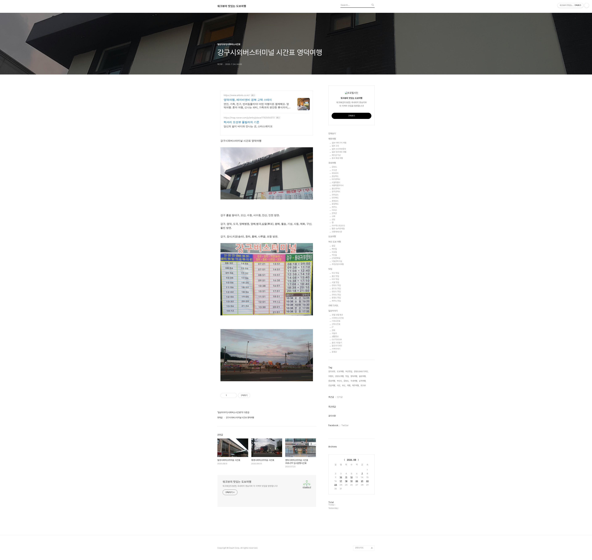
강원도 (334, 167)
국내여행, (354, 381)
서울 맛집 (335, 282)
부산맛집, (349, 371)
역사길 (334, 255)
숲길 (333, 246)
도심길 (334, 252)
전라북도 (335, 198)
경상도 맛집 (336, 291)
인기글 (340, 397)
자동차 (334, 333)
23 (335, 485)
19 (351, 481)
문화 (333, 330)
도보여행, (340, 371)
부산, (344, 385)
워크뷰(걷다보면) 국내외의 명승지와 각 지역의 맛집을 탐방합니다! (250, 486)
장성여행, (332, 381)
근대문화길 (336, 258)
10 (341, 477)
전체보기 (332, 133)
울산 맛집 (335, 276)
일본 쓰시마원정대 (339, 149)
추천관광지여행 (338, 264)
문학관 (334, 213)
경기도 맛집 (336, 288)
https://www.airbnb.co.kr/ (237, 95)
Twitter (345, 425)
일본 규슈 (335, 146)
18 (346, 481)
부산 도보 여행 (334, 241)
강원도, (346, 381)
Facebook (333, 425)
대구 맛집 (335, 279)
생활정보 (335, 336)
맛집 (330, 269)
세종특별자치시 (338, 185)
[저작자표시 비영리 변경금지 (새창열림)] (254, 395)
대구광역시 (336, 179)
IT (333, 327)
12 (351, 477)
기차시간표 (336, 321)
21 (362, 481)
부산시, (339, 381)
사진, (339, 385)
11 (346, 477)
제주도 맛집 (336, 301)
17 (341, 481)
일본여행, (362, 376)
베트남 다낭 (336, 155)
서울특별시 (336, 182)
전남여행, (332, 385)
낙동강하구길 (337, 261)
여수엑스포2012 (338, 225)
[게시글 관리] (233, 395)
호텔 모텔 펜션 (337, 315)
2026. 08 (351, 460)
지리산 (334, 210)
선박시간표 (336, 324)
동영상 (334, 352)
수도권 (334, 170)
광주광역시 (336, 191)
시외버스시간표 (338, 318)
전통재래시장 (337, 232)
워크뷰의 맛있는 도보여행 (231, 6)
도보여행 (332, 236)
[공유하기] (230, 395)
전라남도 (335, 195)
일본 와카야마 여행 (339, 152)
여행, (349, 385)
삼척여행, (362, 381)
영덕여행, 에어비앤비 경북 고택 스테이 (248, 99)
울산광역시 (336, 188)
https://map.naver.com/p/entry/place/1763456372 (249, 117)
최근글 (331, 397)
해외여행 (332, 139)
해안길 (334, 249)
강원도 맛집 (336, 285)
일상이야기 (333, 311)
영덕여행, (354, 376)
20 (357, 481)
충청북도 (335, 204)
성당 (333, 219)
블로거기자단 (337, 346)
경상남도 (335, 173)
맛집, (347, 376)
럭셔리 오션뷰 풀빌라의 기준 (241, 122)
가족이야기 (336, 349)
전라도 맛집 (336, 294)
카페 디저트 (333, 305)
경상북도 (335, 176)
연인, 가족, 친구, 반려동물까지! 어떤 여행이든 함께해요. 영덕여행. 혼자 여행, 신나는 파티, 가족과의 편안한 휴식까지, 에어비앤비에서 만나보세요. (256, 105)
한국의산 (358, 543)
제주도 (334, 207)
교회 (333, 216)
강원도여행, (339, 376)
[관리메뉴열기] (586, 5)
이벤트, (331, 376)
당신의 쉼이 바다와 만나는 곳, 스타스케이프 (248, 126)
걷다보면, (332, 371)
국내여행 (332, 163)
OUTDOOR (337, 339)
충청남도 (335, 201)
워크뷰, (363, 385)
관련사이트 (359, 548)
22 (367, 481)
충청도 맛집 (336, 298)
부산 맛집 (335, 273)
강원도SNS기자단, (361, 371)
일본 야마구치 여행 (339, 143)
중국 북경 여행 (337, 158)
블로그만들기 (337, 342)
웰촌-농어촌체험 (338, 228)
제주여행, (355, 385)
